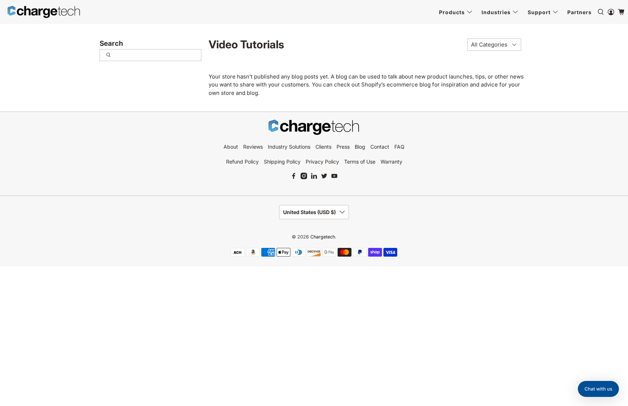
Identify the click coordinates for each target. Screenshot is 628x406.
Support (539, 12)
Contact (379, 147)
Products (452, 12)
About (231, 147)
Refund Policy (242, 161)
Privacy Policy (322, 161)
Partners (579, 12)
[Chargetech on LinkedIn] (314, 177)
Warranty (391, 161)
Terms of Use (359, 161)
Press (343, 147)
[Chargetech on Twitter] (324, 177)
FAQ (399, 147)
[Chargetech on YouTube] (334, 177)
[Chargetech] (44, 12)
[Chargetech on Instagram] (304, 177)
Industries (496, 12)
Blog (360, 147)
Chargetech (322, 237)
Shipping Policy (282, 161)
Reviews (253, 147)
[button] (598, 389)
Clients (323, 147)
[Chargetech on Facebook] (293, 177)
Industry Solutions (289, 147)
